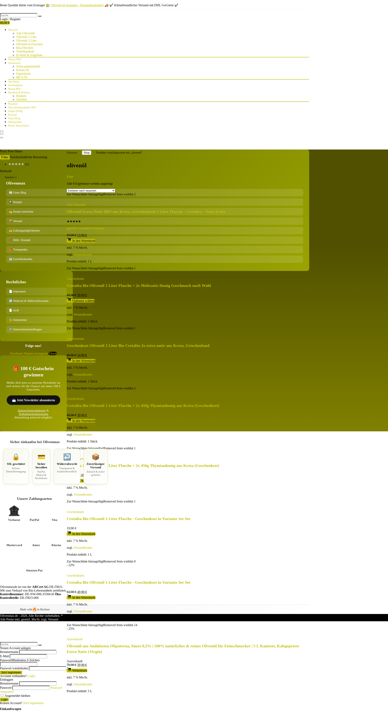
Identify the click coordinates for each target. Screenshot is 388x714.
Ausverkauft (74, 639)
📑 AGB (14, 310)
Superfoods (23, 73)
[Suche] (39, 16)
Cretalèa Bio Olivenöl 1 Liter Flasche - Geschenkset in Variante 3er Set (128, 582)
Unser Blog (14, 118)
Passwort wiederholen (14, 668)
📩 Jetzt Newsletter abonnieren (33, 400)
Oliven (14, 59)
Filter (4, 157)
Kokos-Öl (22, 70)
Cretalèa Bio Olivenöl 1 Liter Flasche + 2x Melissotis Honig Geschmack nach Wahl (139, 285)
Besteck (21, 96)
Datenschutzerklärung (32, 410)
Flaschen (13, 103)
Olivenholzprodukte (22, 107)
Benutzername (9, 652)
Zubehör (21, 99)
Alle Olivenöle (25, 33)
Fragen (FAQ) (15, 111)
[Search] (1, 137)
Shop (87, 152)
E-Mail (4, 656)
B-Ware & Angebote (29, 55)
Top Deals (13, 81)
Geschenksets (75, 278)
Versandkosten (83, 254)
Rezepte (12, 114)
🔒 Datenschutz (18, 319)
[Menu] (1, 133)
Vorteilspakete (25, 51)
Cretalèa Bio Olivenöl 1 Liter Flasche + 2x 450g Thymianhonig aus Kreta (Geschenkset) (143, 405)
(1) (18, 164)
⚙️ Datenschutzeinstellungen (25, 329)
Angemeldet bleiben (17, 695)
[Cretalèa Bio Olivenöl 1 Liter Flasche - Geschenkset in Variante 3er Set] (114, 568)
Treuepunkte (15, 121)
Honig (14, 88)
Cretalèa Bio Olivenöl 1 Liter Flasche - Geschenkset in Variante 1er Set (128, 518)
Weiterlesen (79, 670)
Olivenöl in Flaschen (29, 44)
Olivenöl (13, 29)
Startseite (72, 152)
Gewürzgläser (15, 85)
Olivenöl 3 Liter (26, 40)
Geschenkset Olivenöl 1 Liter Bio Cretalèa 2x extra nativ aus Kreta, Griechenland (138, 345)
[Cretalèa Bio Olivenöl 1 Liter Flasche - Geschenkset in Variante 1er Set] (114, 505)
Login (4, 699)
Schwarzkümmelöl (28, 66)
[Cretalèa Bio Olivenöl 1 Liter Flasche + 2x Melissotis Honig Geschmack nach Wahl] (122, 272)
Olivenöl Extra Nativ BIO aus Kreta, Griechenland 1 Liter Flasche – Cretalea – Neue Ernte (146, 211)
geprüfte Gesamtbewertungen (85, 228)
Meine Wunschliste (18, 125)
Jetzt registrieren (11, 672)
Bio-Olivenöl (24, 47)
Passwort (20, 660)
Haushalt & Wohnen (19, 92)
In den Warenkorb (83, 240)
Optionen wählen (83, 300)
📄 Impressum (17, 291)
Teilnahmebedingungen (33, 414)
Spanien (9, 177)
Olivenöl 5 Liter (26, 37)
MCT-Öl (21, 77)
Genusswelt (14, 62)
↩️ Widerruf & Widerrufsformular (29, 300)
